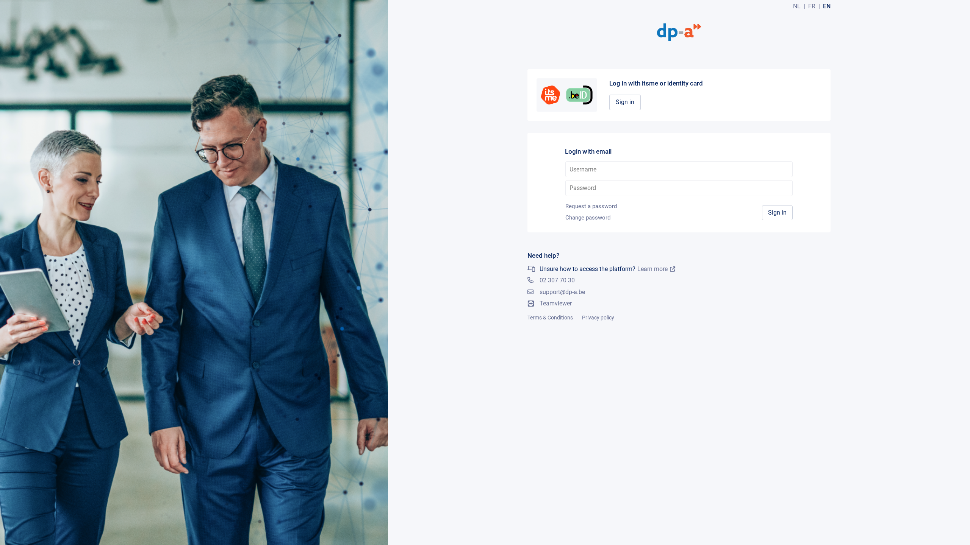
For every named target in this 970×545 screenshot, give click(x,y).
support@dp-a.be (562, 292)
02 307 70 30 (557, 280)
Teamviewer (556, 303)
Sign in (625, 102)
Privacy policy (598, 318)
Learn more (652, 269)
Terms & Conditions (550, 318)
